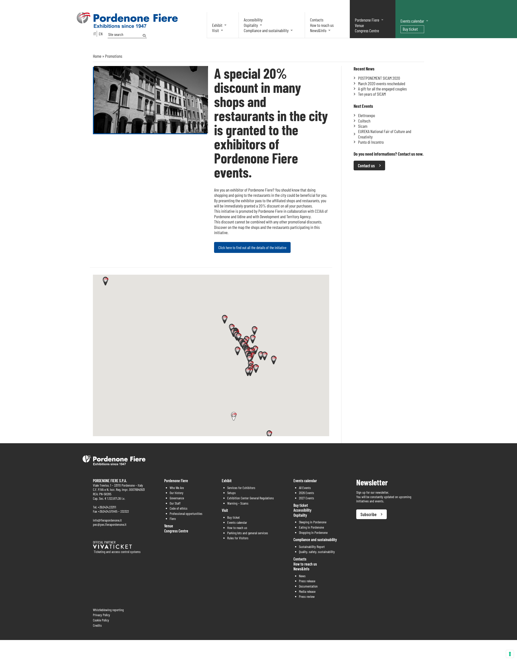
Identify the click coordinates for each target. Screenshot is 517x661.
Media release (307, 591)
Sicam (362, 126)
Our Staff (175, 503)
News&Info (318, 30)
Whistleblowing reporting (108, 610)
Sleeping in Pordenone (312, 522)
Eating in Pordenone (311, 527)
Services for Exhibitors (241, 487)
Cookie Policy (101, 620)
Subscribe (368, 514)
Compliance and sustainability (266, 30)
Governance (177, 498)
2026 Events (306, 492)
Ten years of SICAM (372, 93)
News (302, 576)
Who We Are (177, 487)
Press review (307, 596)
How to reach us (322, 25)
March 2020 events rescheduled (381, 83)
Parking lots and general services (247, 533)
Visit (215, 30)
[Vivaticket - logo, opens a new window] (112, 547)
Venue (359, 25)
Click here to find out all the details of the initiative (252, 247)
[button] (274, 360)
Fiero (173, 518)
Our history (176, 492)
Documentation (308, 586)
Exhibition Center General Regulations (250, 498)
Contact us (366, 165)
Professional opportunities (186, 513)
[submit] (145, 35)
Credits (97, 625)
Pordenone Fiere (367, 19)
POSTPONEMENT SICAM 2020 (379, 78)
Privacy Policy (101, 615)
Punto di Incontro (371, 142)
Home (97, 56)
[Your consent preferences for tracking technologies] (510, 654)
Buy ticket (410, 28)
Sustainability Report (312, 546)
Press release (307, 581)
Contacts (316, 19)
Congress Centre (367, 30)
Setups (231, 492)
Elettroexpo (366, 115)
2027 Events (306, 498)
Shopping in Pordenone (313, 532)
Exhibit (217, 25)
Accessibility (253, 19)
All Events (305, 487)
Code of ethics (178, 508)
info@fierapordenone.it (107, 520)
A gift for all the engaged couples (382, 88)
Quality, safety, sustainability (317, 551)
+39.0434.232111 (107, 507)
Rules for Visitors (237, 538)
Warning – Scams (237, 503)
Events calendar (412, 20)
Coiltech (364, 120)
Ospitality (251, 25)
